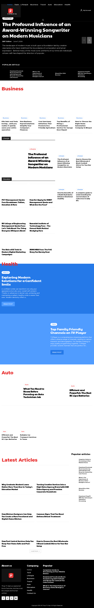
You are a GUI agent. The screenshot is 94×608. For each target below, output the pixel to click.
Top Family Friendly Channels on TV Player (68, 331)
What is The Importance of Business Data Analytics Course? (38, 74)
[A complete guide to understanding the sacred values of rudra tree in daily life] (84, 178)
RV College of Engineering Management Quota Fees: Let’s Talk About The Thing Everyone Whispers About (14, 227)
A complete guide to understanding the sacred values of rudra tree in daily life (84, 196)
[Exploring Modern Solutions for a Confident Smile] (69, 289)
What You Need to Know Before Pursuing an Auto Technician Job (33, 393)
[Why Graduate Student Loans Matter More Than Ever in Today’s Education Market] (18, 475)
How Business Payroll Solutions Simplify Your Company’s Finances (27, 126)
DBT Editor (7, 41)
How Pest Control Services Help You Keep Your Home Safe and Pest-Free (18, 543)
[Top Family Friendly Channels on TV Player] (24, 339)
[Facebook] (3, 598)
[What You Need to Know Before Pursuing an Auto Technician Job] (12, 391)
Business (6, 118)
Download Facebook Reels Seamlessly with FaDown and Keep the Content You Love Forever (16, 74)
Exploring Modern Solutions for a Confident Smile (21, 281)
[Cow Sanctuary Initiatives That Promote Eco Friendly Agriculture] (47, 104)
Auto (27, 384)
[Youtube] (16, 598)
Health (5, 272)
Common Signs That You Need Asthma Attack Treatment (50, 515)
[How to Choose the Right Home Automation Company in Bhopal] (83, 104)
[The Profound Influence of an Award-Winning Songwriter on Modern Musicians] (14, 159)
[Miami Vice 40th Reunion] (51, 74)
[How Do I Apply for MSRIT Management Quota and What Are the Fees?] (42, 192)
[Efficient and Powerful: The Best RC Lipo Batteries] (58, 391)
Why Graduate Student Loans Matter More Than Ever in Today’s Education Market (17, 486)
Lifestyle (33, 149)
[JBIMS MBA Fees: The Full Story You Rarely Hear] (42, 241)
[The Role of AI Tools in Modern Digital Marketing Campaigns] (14, 241)
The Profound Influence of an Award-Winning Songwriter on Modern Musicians (36, 30)
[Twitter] (11, 598)
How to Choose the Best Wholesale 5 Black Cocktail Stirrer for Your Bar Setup (83, 163)
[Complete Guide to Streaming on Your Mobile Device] (74, 461)
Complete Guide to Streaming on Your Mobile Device (85, 461)
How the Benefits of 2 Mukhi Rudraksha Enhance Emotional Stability (65, 195)
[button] (42, 19)
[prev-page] (84, 40)
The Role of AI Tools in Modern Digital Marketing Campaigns (14, 252)
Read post (8, 304)
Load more (34, 551)
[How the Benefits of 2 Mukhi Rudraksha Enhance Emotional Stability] (65, 178)
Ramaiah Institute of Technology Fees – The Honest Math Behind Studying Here (40, 227)
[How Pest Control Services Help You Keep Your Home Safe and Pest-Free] (18, 532)
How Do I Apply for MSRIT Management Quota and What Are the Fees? (41, 202)
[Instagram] (7, 598)
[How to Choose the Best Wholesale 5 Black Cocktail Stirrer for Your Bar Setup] (84, 145)
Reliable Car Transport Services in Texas (28, 437)
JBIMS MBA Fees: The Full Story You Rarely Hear (41, 250)
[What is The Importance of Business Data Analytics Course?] (28, 74)
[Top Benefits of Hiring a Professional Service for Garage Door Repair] (65, 104)
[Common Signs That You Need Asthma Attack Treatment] (53, 504)
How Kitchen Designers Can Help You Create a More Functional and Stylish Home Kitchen (17, 516)
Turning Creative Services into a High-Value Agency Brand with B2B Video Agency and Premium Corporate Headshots (53, 488)
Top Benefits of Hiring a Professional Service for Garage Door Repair (65, 126)
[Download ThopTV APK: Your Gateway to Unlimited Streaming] (73, 74)
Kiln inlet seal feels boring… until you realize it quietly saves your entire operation (10, 126)
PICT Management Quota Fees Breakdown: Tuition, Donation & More (13, 202)
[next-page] (89, 40)
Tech (54, 324)
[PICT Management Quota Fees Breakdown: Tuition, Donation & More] (14, 192)
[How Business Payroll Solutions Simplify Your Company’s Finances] (28, 104)
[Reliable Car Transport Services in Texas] (28, 417)
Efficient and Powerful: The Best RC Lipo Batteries (80, 392)
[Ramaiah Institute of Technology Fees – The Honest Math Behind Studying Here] (42, 215)
